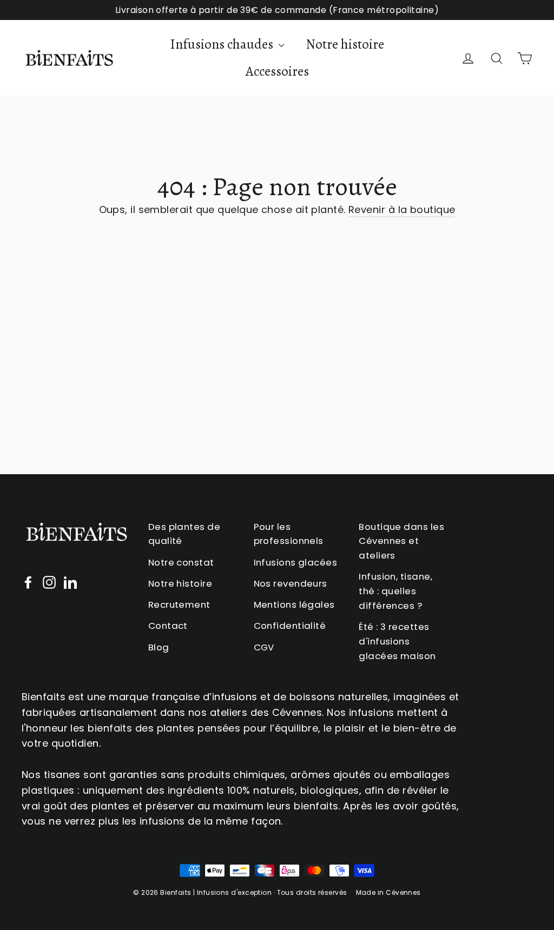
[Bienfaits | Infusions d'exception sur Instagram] (49, 582)
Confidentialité (290, 625)
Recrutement (179, 604)
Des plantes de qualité (184, 534)
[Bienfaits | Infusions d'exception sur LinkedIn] (70, 582)
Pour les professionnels (289, 534)
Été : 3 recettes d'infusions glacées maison (397, 641)
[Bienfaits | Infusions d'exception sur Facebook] (28, 582)
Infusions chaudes (223, 44)
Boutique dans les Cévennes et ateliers (401, 541)
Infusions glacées (296, 562)
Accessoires (277, 71)
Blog (158, 647)
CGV (264, 647)
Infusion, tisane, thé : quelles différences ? (395, 591)
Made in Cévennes (388, 892)
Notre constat (181, 562)
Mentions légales (294, 604)
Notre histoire (345, 44)
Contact (168, 625)
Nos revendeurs (290, 583)
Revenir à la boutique (401, 209)
